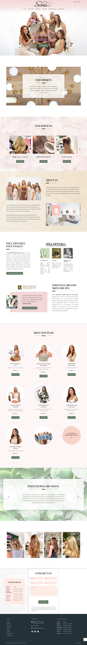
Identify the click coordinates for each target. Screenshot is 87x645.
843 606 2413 (36, 625)
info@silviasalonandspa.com (39, 628)
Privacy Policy (54, 609)
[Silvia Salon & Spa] (43, 4)
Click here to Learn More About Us (71, 434)
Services (37, 9)
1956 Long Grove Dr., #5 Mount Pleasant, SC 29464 (38, 622)
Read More (15, 370)
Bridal (8, 629)
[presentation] (7, 149)
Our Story (31, 9)
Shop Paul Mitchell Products (14, 273)
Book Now (61, 9)
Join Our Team (52, 9)
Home (24, 9)
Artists (45, 9)
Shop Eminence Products (30, 308)
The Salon (9, 627)
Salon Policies (78, 642)
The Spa (8, 626)
